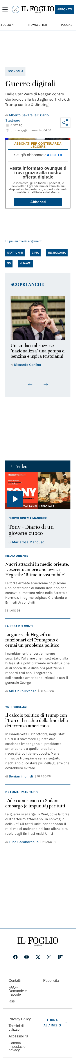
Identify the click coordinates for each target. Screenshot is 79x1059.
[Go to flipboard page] (60, 954)
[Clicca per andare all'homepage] (37, 939)
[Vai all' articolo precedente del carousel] (30, 382)
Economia (15, 71)
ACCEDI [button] (54, 155)
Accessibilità (18, 1034)
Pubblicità (51, 978)
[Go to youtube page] (26, 954)
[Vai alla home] (38, 9)
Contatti (15, 978)
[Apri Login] (15, 9)
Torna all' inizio (52, 1020)
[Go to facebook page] (15, 954)
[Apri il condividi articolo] (65, 123)
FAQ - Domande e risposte (18, 988)
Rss (12, 999)
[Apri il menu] (5, 9)
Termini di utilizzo (16, 1025)
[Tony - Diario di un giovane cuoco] (37, 488)
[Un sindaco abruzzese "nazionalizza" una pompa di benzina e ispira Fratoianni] (38, 316)
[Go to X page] (38, 954)
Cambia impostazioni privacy (18, 1044)
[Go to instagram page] (49, 954)
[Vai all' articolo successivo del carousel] (45, 382)
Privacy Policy (20, 1016)
